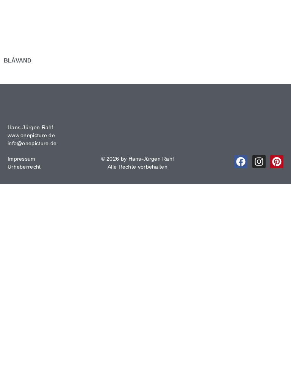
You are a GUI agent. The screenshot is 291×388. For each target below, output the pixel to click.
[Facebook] (240, 161)
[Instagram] (259, 161)
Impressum (22, 159)
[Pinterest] (276, 161)
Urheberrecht (24, 167)
